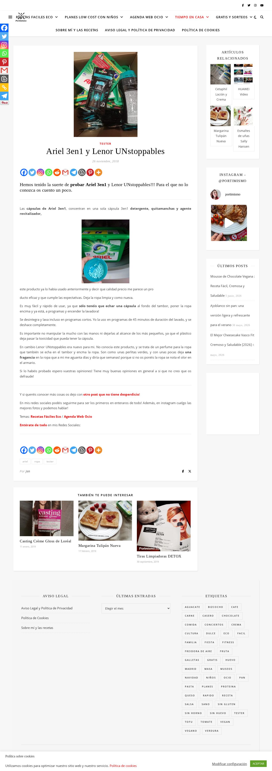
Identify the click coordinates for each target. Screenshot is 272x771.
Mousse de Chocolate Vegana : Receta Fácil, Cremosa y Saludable (232, 286)
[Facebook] (24, 172)
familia (191, 642)
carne (190, 615)
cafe (234, 607)
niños (211, 677)
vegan (225, 721)
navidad (191, 677)
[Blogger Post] (82, 172)
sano (206, 704)
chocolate (230, 615)
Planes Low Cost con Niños (91, 17)
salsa (189, 704)
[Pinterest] (90, 172)
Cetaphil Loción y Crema (221, 94)
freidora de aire (198, 651)
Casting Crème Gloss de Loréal (45, 541)
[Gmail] (65, 172)
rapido (208, 695)
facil (241, 633)
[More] (98, 172)
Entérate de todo (33, 425)
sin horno (193, 713)
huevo (230, 659)
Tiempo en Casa (189, 17)
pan (242, 677)
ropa (37, 461)
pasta (189, 686)
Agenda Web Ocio (146, 17)
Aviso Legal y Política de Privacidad (140, 30)
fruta (224, 651)
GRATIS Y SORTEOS (232, 17)
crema (236, 624)
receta (227, 695)
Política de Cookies (201, 30)
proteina (228, 686)
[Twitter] (32, 172)
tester (50, 461)
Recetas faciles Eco (34, 17)
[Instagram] (40, 172)
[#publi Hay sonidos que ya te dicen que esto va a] (229, 223)
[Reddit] (57, 172)
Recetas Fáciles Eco (46, 416)
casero (208, 615)
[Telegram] (73, 172)
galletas (192, 659)
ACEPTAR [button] (258, 763)
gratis (212, 659)
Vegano (191, 730)
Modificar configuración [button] (229, 764)
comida (191, 624)
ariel (25, 461)
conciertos (214, 624)
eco (227, 633)
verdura (212, 730)
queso (190, 695)
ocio (227, 677)
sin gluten (227, 704)
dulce (211, 633)
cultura (191, 633)
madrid (191, 668)
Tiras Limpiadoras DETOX (159, 556)
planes (207, 686)
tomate (206, 721)
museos (226, 668)
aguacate (192, 607)
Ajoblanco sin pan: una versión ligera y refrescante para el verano (230, 315)
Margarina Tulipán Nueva (99, 545)
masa (208, 668)
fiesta (209, 642)
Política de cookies (123, 766)
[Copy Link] (4, 87)
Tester (105, 143)
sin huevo (218, 713)
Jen (28, 471)
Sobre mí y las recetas (77, 30)
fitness (228, 642)
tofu (189, 721)
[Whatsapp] (48, 172)
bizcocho (215, 607)
